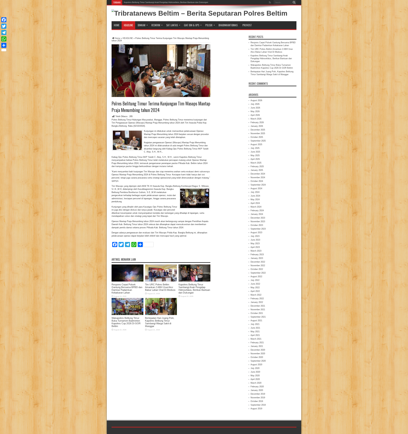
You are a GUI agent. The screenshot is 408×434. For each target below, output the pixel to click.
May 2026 (255, 111)
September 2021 (258, 317)
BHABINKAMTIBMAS (228, 25)
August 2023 (256, 232)
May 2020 (255, 375)
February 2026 (257, 122)
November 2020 (258, 353)
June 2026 (255, 108)
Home (116, 25)
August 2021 (256, 320)
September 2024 (258, 185)
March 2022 (256, 295)
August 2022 (256, 276)
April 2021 (255, 335)
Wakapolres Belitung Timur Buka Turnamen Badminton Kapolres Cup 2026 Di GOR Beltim (126, 322)
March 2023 (256, 251)
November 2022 (258, 265)
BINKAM (141, 25)
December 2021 (258, 306)
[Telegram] (4, 32)
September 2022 (258, 273)
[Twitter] (4, 26)
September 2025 (258, 141)
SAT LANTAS (172, 25)
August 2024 (256, 188)
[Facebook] (4, 20)
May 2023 (255, 243)
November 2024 (258, 177)
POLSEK (208, 25)
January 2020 (257, 390)
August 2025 (256, 144)
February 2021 (257, 342)
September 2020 (258, 361)
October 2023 (257, 225)
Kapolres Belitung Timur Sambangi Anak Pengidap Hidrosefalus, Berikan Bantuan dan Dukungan (166, 2)
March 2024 (256, 207)
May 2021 (255, 331)
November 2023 (258, 221)
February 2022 (257, 298)
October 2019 (257, 401)
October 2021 (257, 313)
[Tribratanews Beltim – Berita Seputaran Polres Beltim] (199, 13)
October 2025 (257, 137)
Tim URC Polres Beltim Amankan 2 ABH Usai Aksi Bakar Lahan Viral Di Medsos (160, 287)
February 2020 (257, 386)
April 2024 (255, 203)
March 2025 (256, 163)
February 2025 (257, 166)
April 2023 (255, 247)
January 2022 (257, 302)
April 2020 (255, 379)
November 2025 (258, 133)
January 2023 (257, 258)
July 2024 (255, 192)
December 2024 (258, 174)
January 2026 (257, 126)
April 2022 (255, 291)
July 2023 (255, 236)
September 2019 (258, 405)
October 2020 (257, 357)
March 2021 (256, 339)
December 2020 (258, 350)
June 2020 (255, 372)
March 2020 (256, 383)
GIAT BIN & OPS (191, 25)
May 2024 (255, 199)
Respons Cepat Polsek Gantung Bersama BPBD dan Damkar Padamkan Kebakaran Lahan (127, 288)
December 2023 (258, 218)
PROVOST (247, 25)
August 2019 (256, 408)
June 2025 (255, 152)
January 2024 (257, 214)
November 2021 (258, 309)
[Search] (294, 2)
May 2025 (255, 155)
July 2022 (255, 280)
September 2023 (258, 229)
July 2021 (255, 324)
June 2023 (255, 240)
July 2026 (255, 104)
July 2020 (255, 368)
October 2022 (257, 269)
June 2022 (255, 284)
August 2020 (256, 364)
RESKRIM (155, 25)
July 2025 (255, 148)
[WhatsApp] (4, 39)
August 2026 (256, 100)
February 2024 (257, 210)
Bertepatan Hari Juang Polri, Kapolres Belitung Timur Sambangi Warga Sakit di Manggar (159, 322)
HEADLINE (128, 25)
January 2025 (257, 170)
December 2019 (258, 394)
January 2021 (257, 346)
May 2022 (255, 287)
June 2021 (255, 328)
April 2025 (255, 159)
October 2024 (257, 181)
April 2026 (255, 115)
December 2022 (258, 262)
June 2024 (255, 196)
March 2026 (256, 119)
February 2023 (257, 254)
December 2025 (258, 130)
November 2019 (258, 397)
